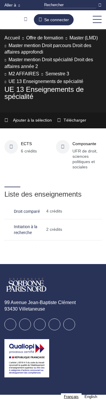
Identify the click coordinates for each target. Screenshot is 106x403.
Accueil (12, 37)
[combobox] (71, 396)
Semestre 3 (57, 73)
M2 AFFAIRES (24, 73)
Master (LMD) (83, 37)
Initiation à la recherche (25, 230)
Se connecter (56, 19)
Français (71, 396)
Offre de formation (44, 37)
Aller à (10, 5)
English (91, 396)
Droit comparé (27, 211)
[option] (91, 396)
